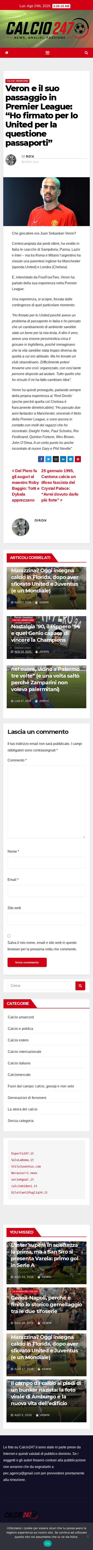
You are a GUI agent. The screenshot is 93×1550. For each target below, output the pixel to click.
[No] (87, 1536)
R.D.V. (30, 156)
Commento (17, 760)
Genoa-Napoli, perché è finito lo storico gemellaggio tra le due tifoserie (46, 1304)
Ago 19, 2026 (24, 1323)
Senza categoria (21, 1121)
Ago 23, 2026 (24, 1277)
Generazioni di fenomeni (27, 1098)
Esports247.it (22, 1153)
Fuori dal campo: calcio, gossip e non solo (41, 1086)
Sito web (14, 908)
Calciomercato (19, 1075)
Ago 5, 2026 (23, 1415)
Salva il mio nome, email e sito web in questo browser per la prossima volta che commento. (42, 946)
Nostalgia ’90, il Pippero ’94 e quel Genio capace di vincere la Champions (45, 633)
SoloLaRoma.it (22, 1160)
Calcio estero (18, 1040)
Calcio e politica (20, 1029)
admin (44, 602)
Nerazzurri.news (24, 1173)
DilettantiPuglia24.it (29, 1192)
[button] (86, 53)
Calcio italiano (19, 1063)
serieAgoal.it (22, 1179)
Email (13, 880)
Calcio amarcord (17, 81)
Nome (13, 851)
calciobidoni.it (24, 1186)
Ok (48, 1543)
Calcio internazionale (24, 1052)
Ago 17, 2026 (24, 1369)
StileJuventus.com (26, 1166)
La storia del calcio (22, 1109)
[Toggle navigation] (47, 53)
